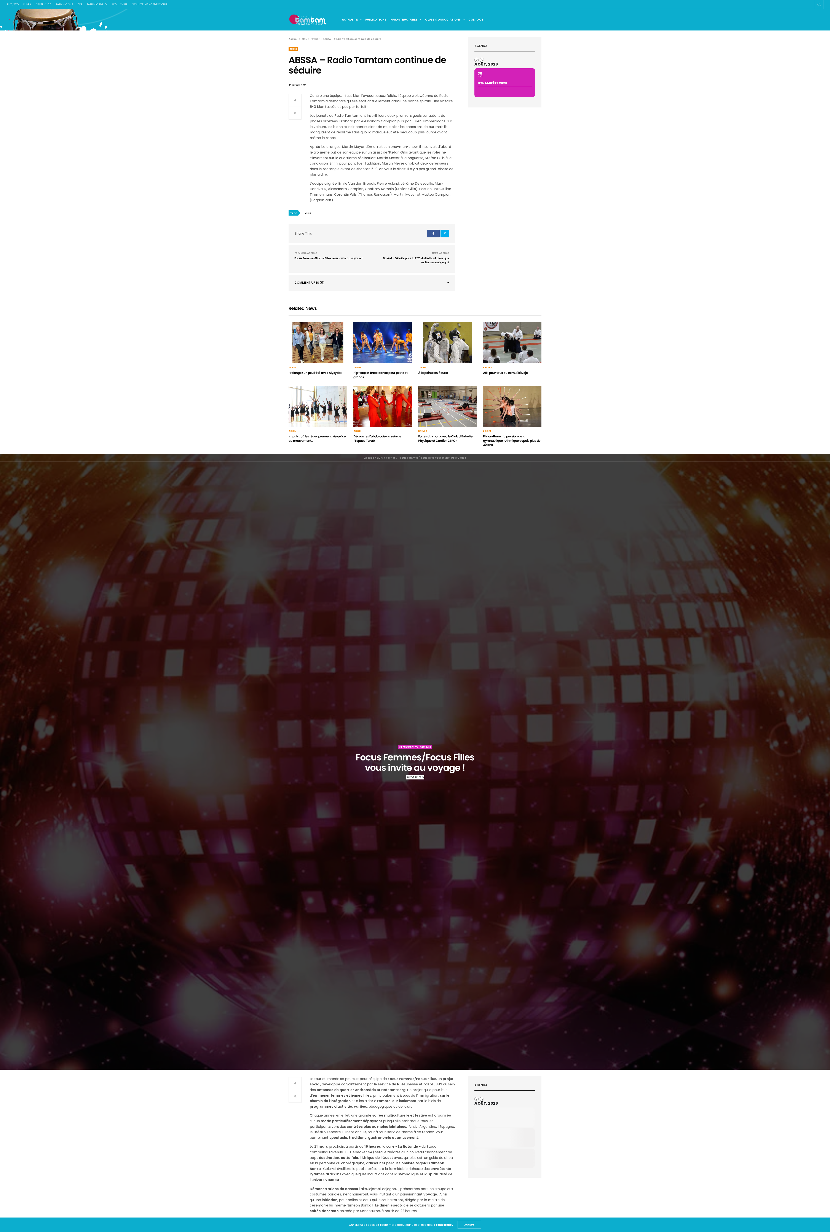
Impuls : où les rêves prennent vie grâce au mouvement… (317, 438)
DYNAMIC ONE (64, 4)
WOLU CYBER (120, 4)
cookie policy (443, 1225)
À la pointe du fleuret (433, 373)
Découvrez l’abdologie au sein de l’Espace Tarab (377, 438)
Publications (375, 20)
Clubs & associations (443, 20)
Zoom (293, 49)
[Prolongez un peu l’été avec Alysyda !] (318, 342)
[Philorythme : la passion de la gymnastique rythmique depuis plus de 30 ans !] (512, 406)
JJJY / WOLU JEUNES (18, 4)
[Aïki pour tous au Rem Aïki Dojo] (512, 342)
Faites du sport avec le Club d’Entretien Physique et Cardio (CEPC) (446, 438)
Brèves (487, 367)
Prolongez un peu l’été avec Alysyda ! (315, 373)
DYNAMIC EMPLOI (97, 4)
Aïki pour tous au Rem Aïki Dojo (505, 373)
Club (308, 213)
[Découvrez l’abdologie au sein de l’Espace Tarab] (382, 406)
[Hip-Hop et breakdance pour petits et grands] (382, 342)
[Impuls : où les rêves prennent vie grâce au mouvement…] (318, 406)
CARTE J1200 (43, 4)
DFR (80, 4)
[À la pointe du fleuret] (447, 342)
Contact (476, 20)
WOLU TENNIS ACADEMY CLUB (149, 4)
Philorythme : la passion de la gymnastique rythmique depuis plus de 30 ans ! (511, 440)
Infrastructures (404, 20)
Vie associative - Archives (415, 747)
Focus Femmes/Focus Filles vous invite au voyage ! (328, 258)
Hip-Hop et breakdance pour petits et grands (380, 375)
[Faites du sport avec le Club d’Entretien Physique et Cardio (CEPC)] (447, 406)
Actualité (350, 20)
